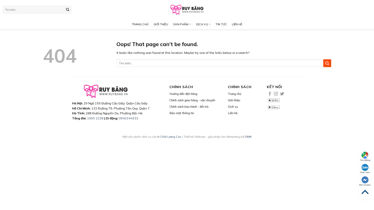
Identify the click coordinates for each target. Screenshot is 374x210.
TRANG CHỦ (140, 24)
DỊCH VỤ (202, 24)
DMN (248, 136)
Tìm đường (365, 160)
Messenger (365, 185)
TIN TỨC (221, 24)
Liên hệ (237, 24)
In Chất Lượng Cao (169, 136)
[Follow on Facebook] (270, 94)
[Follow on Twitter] (282, 94)
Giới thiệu (161, 24)
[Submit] (67, 9)
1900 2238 (95, 118)
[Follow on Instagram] (276, 94)
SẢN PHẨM (180, 24)
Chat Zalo (365, 172)
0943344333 (128, 118)
